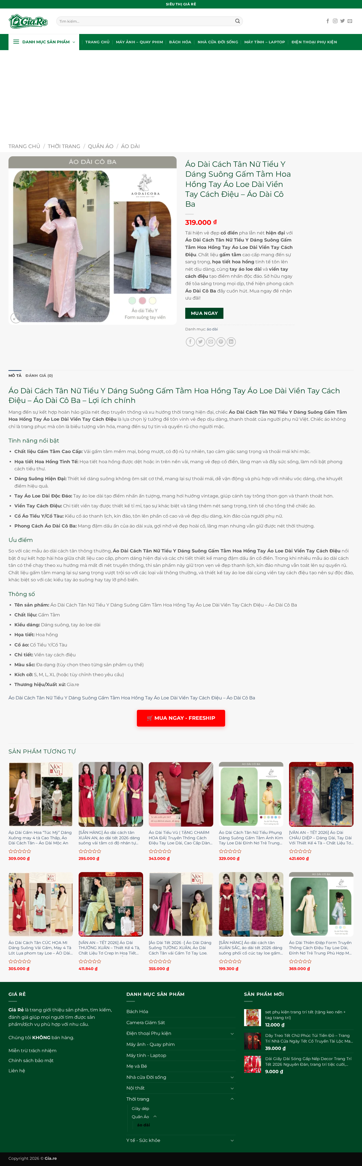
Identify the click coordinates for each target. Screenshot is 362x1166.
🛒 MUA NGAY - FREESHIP (181, 718)
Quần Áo (100, 146)
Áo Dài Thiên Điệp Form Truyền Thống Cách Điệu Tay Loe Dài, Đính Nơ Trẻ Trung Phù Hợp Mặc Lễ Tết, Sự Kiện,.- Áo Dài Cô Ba (321, 948)
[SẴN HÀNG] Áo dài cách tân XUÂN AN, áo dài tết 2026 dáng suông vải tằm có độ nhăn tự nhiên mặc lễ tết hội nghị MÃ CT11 (109, 838)
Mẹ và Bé (136, 1066)
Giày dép (140, 1108)
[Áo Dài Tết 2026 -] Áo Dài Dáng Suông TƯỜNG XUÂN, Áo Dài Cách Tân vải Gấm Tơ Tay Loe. (180, 948)
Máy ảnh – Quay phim (139, 42)
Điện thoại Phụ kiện (314, 42)
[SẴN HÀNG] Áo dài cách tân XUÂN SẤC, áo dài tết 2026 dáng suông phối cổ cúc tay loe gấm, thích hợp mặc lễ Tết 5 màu (251, 948)
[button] (43, 42)
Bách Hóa (180, 42)
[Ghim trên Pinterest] (221, 342)
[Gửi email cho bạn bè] (211, 342)
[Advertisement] (181, 92)
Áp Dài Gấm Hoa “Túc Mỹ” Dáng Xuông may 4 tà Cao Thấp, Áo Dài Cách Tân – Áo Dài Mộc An (40, 837)
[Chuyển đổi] (232, 1033)
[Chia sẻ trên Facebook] (190, 342)
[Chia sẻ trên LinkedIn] (231, 342)
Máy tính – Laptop (264, 42)
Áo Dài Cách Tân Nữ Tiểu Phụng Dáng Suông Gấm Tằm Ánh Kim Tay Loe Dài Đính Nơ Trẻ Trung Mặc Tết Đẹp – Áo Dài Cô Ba (251, 838)
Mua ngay (204, 313)
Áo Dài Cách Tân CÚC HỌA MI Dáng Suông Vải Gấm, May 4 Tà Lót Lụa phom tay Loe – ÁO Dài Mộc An (39, 948)
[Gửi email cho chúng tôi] (350, 21)
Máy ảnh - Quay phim (150, 1044)
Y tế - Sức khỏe (143, 1140)
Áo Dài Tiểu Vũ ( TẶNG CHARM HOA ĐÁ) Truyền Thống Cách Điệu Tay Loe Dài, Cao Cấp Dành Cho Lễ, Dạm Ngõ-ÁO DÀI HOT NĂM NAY (180, 838)
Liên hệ (16, 1070)
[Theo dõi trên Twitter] (342, 21)
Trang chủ (97, 42)
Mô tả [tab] (14, 375)
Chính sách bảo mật (31, 1060)
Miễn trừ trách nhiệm (32, 1050)
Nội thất (135, 1088)
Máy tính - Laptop (146, 1055)
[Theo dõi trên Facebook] (328, 21)
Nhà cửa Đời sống (218, 42)
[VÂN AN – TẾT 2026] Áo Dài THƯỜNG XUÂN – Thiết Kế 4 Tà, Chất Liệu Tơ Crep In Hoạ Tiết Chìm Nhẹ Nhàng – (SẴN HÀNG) (110, 948)
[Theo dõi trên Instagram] (335, 21)
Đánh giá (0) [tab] (39, 375)
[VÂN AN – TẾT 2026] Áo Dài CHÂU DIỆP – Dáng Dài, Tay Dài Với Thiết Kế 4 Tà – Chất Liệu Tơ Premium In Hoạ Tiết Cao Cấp (320, 838)
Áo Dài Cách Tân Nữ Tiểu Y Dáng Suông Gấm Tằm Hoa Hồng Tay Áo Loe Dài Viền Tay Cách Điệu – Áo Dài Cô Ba (131, 698)
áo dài (130, 146)
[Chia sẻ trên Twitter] (200, 342)
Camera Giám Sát (145, 1022)
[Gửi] (237, 21)
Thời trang (64, 146)
